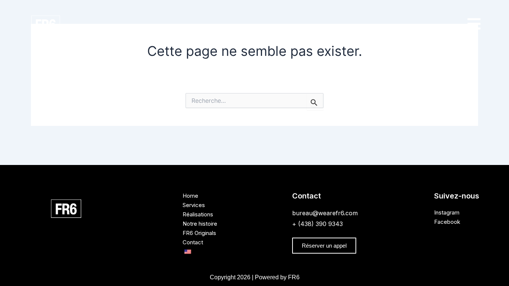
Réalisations (198, 214)
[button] (474, 25)
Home (190, 195)
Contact (193, 242)
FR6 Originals (199, 232)
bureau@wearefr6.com (325, 213)
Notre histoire (200, 223)
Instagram (446, 212)
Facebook (447, 221)
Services (194, 205)
